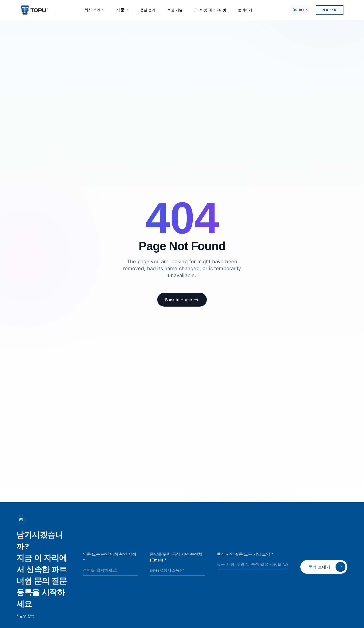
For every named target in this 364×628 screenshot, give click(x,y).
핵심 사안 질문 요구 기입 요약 (245, 554)
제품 (120, 10)
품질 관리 (148, 10)
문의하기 (245, 10)
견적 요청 (329, 10)
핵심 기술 (175, 10)
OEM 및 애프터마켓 (210, 10)
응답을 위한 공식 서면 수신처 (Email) (176, 557)
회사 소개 (92, 10)
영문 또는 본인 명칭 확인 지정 (109, 557)
